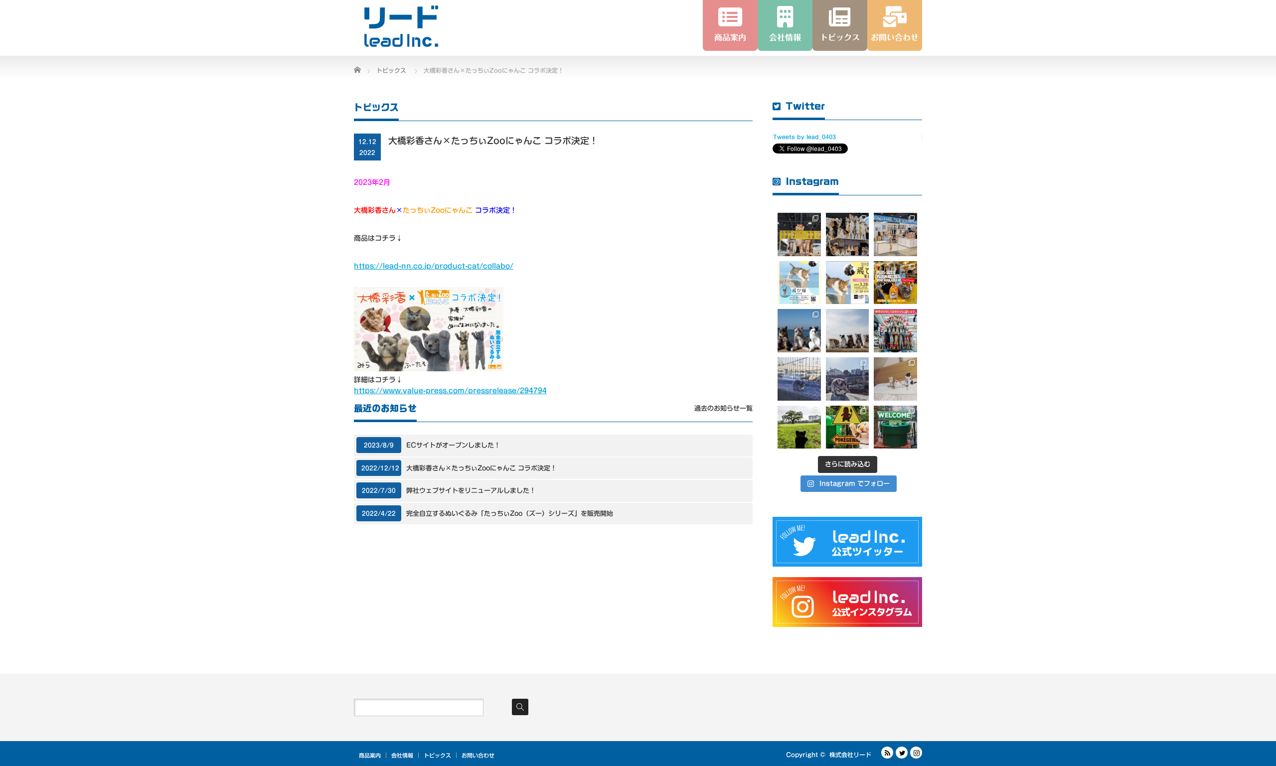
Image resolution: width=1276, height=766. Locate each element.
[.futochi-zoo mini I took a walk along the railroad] (847, 379)
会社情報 (402, 755)
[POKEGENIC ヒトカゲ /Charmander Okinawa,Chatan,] (847, 427)
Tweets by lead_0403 (804, 137)
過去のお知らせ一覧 (723, 408)
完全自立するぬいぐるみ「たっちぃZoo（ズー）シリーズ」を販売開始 (509, 513)
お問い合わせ (478, 755)
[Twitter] (902, 753)
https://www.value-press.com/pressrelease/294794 (450, 390)
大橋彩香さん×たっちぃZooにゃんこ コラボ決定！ (481, 468)
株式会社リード (850, 755)
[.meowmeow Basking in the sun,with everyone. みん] (847, 330)
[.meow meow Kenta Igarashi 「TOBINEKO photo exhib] (799, 283)
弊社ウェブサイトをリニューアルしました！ (471, 490)
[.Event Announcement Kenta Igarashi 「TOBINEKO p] (847, 283)
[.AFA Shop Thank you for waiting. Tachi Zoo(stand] (895, 283)
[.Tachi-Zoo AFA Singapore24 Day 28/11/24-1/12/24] (847, 234)
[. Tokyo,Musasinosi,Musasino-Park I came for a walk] (799, 427)
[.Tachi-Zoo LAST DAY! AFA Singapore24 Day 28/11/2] (799, 234)
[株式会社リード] (401, 26)
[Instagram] (916, 753)
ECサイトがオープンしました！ (453, 445)
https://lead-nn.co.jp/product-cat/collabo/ (433, 266)
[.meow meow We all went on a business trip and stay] (895, 379)
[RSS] (887, 753)
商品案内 (370, 755)
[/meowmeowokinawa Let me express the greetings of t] (895, 330)
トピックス (437, 755)
